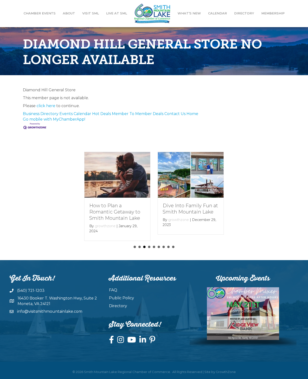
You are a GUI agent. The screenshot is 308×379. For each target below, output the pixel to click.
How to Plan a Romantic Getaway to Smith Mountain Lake (114, 212)
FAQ (113, 290)
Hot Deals (101, 113)
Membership (273, 13)
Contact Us (175, 113)
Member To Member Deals (137, 113)
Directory (244, 13)
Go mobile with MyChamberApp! (54, 119)
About (69, 13)
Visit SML (90, 13)
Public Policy (121, 298)
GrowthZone (226, 372)
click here (46, 106)
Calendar (217, 13)
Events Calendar (75, 113)
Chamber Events (40, 13)
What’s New (189, 13)
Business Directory (40, 113)
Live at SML (116, 13)
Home (192, 113)
